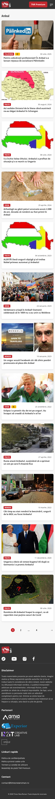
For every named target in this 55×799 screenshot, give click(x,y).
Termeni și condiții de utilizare (15, 765)
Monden (8, 356)
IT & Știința (9, 54)
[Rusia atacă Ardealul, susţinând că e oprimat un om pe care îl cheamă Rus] (27, 447)
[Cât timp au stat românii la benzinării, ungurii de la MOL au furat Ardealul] (27, 497)
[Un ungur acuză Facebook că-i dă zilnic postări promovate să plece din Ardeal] (27, 346)
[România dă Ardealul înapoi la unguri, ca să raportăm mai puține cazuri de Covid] (27, 598)
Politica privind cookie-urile (13, 761)
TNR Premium (38, 4)
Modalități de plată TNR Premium (16, 768)
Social (7, 205)
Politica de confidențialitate (13, 758)
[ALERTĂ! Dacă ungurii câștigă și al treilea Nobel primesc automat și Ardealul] (27, 245)
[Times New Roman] (6, 4)
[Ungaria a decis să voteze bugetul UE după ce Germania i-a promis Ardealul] (27, 547)
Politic (7, 104)
